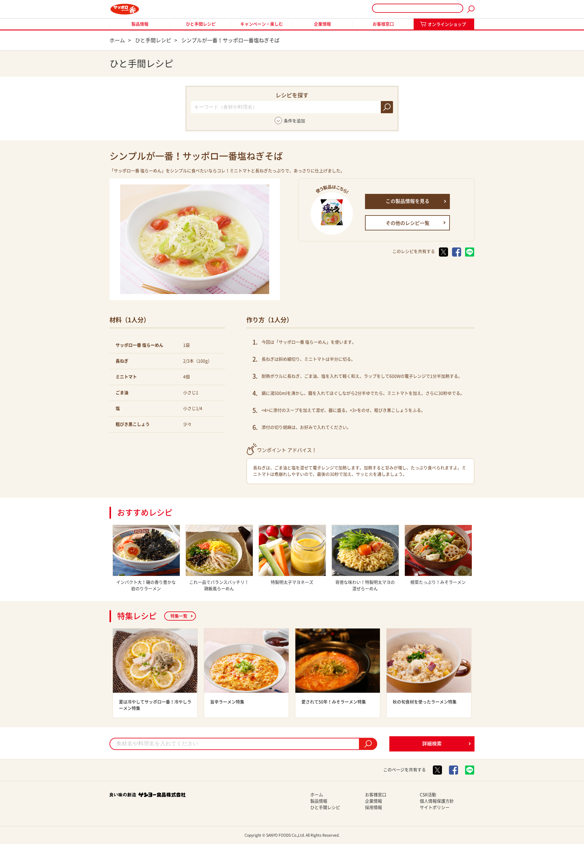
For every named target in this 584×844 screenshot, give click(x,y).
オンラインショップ (447, 24)
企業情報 (322, 24)
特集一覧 (178, 616)
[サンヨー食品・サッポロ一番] (124, 9)
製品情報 (139, 24)
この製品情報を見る (407, 201)
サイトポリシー (435, 807)
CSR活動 (428, 795)
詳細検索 (432, 743)
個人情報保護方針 (437, 801)
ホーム (316, 795)
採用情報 (373, 807)
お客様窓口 (383, 24)
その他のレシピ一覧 (407, 223)
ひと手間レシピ (201, 24)
